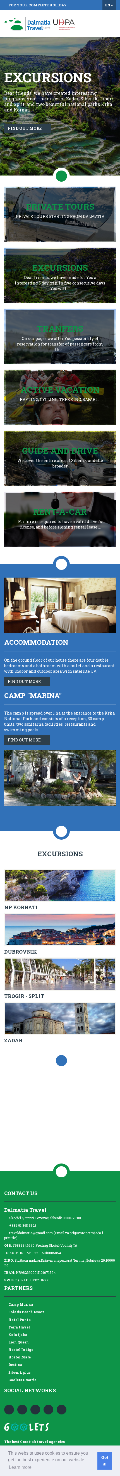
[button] (115, 106)
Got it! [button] (104, 1460)
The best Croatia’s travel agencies (34, 1441)
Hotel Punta (19, 1319)
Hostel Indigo (20, 1349)
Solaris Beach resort (25, 1312)
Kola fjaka (17, 1334)
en (107, 5)
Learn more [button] (20, 1467)
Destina (14, 1364)
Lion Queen (18, 1342)
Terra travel (18, 1327)
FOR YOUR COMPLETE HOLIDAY (37, 5)
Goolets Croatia (22, 1380)
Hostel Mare (19, 1357)
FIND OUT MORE (25, 681)
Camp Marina (20, 1304)
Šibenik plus (18, 1372)
